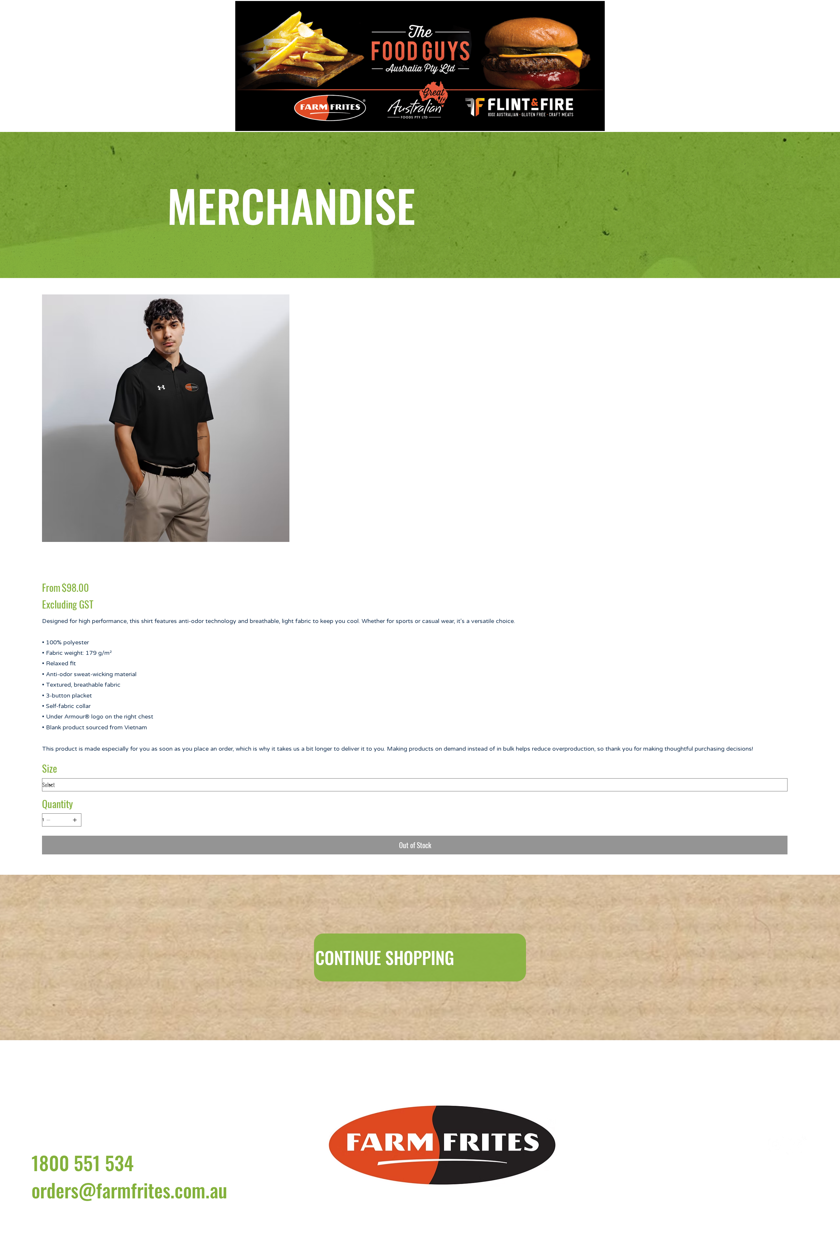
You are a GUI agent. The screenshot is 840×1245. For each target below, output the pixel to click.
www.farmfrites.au (662, 1169)
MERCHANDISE (291, 205)
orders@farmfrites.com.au (129, 1200)
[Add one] (74, 819)
